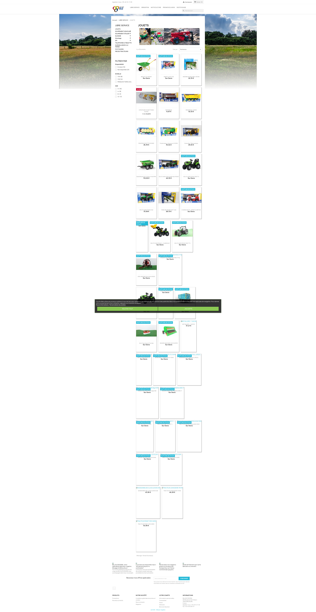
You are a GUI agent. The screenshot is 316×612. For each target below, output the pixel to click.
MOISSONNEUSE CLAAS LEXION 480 (148, 491)
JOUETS (117, 29)
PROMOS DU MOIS (169, 7)
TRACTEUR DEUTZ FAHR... (145, 424)
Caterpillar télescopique (191, 143)
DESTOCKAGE (181, 7)
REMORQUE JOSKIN (191, 110)
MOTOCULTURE (156, 7)
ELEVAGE (118, 36)
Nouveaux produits (117, 600)
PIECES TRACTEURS (121, 51)
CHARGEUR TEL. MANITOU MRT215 (191, 210)
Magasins (138, 604)
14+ (120, 97)
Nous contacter (140, 602)
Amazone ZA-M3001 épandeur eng (170, 257)
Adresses (162, 605)
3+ (120, 89)
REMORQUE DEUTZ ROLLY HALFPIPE (146, 176)
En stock (121, 67)
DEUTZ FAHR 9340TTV (144, 357)
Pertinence (191, 49)
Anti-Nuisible (119, 49)
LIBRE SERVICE (135, 7)
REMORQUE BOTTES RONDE (146, 143)
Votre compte (164, 595)
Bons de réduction (164, 607)
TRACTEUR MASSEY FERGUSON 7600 (189, 424)
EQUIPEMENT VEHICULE (123, 31)
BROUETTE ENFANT (146, 76)
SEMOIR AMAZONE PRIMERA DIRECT (172, 391)
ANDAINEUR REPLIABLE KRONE (191, 76)
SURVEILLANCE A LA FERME (121, 46)
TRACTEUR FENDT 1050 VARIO (146, 524)
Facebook (114, 588)
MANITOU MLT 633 (169, 76)
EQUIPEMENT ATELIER (122, 34)
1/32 (120, 79)
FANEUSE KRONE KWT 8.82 (168, 210)
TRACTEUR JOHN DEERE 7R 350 (172, 491)
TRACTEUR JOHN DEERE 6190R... (171, 457)
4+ (119, 91)
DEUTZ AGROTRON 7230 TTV (182, 243)
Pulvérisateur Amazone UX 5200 (169, 143)
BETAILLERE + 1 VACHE (188, 324)
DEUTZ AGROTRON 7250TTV (191, 176)
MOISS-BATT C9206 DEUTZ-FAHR (164, 357)
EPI (116, 40)
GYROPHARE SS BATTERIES (146, 110)
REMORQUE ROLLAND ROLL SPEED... (189, 357)
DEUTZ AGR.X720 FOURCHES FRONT (169, 176)
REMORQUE (168, 110)
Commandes (162, 600)
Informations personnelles (166, 598)
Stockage (118, 38)
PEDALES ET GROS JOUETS (125, 82)
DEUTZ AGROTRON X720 (146, 210)
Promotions (115, 598)
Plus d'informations (102, 305)
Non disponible (123, 70)
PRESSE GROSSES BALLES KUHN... (147, 457)
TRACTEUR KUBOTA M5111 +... (165, 424)
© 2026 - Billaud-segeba (158, 610)
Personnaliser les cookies (117, 305)
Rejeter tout (127, 309)
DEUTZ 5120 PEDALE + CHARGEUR (160, 243)
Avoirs (161, 602)
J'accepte (188, 309)
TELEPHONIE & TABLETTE (123, 43)
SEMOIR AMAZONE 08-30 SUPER (169, 343)
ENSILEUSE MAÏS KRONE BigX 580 (147, 391)
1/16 (120, 76)
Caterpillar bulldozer (165, 291)
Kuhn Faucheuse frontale (146, 343)
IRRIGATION (145, 7)
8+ (119, 94)
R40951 (146, 111)
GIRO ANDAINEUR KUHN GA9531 (146, 276)
